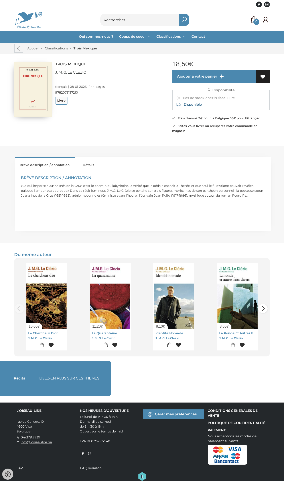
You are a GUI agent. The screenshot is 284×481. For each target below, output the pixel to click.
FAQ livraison (91, 468)
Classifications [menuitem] (169, 36)
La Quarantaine (104, 333)
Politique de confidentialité (236, 423)
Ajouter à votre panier (196, 76)
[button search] (184, 20)
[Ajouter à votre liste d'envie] (263, 76)
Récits (19, 378)
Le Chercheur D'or (43, 333)
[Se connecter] (265, 20)
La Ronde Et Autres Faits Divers (244, 333)
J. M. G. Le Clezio (70, 72)
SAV (19, 468)
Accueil (33, 48)
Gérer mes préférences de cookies (179, 414)
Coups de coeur (133, 36)
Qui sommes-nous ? (96, 36)
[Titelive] (142, 476)
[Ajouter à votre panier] (42, 345)
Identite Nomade (169, 333)
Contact (198, 36)
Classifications (56, 48)
